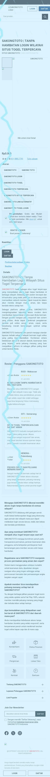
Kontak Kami (14, 647)
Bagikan (8, 266)
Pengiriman (14, 661)
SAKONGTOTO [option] (10, 170)
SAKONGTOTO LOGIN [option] (13, 176)
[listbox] (25, 189)
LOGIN (6, 252)
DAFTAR (7, 256)
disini (31, 219)
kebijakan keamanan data (27, 722)
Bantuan (35, 675)
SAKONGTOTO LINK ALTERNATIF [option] (18, 202)
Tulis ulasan (32, 159)
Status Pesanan (35, 647)
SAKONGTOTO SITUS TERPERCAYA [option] (19, 195)
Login (32, 9)
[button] (14, 94)
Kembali (14, 675)
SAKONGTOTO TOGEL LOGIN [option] (16, 208)
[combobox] (25, 16)
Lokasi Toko (36, 661)
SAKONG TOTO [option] (28, 170)
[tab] (25, 272)
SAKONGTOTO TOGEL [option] (13, 183)
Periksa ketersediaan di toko (17, 262)
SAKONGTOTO (8, 289)
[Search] (45, 17)
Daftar (44, 9)
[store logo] (18, 8)
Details (6, 272)
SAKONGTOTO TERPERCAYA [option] (16, 189)
